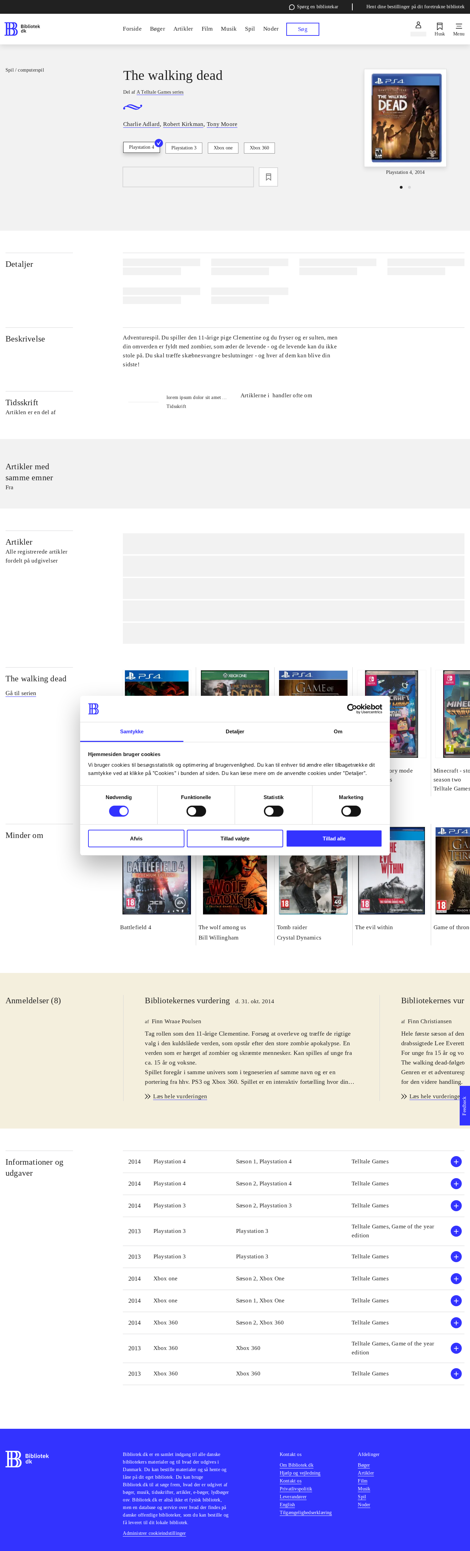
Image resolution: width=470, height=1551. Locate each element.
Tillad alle (334, 838)
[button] (293, 1162)
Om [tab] (338, 731)
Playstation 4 (141, 147)
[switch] (196, 811)
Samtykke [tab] (132, 731)
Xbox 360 (259, 147)
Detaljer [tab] (235, 731)
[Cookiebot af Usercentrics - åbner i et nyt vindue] (352, 709)
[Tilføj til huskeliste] (268, 177)
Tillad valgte (235, 838)
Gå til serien (21, 693)
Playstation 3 (183, 147)
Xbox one (223, 147)
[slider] (405, 122)
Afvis (136, 838)
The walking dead (36, 678)
